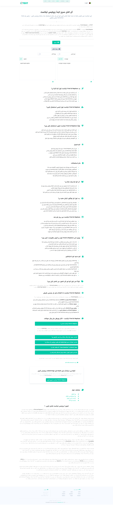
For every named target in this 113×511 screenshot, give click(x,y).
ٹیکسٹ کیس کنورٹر (71, 398)
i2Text (79, 493)
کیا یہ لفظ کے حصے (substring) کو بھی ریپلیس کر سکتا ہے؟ (56, 342)
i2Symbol (71, 493)
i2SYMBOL (62, 1)
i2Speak (78, 495)
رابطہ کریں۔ (45, 493)
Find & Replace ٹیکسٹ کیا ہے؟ (56, 324)
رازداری (59, 500)
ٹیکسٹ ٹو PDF (72, 400)
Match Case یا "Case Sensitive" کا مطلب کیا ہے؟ (56, 347)
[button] (85, 3)
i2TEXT (57, 1)
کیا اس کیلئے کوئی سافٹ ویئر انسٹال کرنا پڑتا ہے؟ (56, 352)
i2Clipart (63, 493)
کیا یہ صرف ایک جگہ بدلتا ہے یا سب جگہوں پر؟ (56, 337)
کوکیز (50, 500)
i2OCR (53, 1)
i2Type (71, 495)
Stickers (63, 495)
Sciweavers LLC (60, 502)
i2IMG (49, 1)
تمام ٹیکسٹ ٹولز (44, 495)
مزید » (67, 1)
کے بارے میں (45, 492)
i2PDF (45, 1)
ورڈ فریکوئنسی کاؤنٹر (71, 396)
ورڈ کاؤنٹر (73, 394)
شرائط (54, 500)
